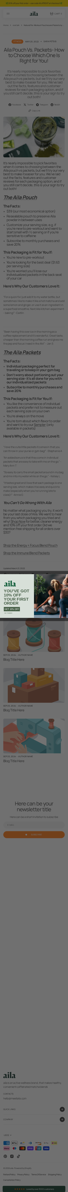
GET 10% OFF (12, 609)
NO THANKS (8, 613)
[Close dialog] (66, 576)
